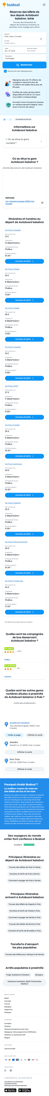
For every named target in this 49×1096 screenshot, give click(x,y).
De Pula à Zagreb (13, 230)
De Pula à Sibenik (13, 503)
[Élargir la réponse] (41, 141)
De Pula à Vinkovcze (14, 581)
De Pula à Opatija (13, 347)
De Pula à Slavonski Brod (16, 542)
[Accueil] (4, 119)
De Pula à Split (11, 386)
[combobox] (24, 35)
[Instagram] (5, 1070)
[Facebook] (11, 1070)
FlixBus (7, 659)
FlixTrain (7, 676)
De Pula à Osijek (12, 425)
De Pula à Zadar (12, 308)
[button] (41, 38)
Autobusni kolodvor (20, 723)
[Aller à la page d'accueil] (11, 4)
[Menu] (44, 4)
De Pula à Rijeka (12, 269)
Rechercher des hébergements (20, 71)
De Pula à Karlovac (13, 464)
